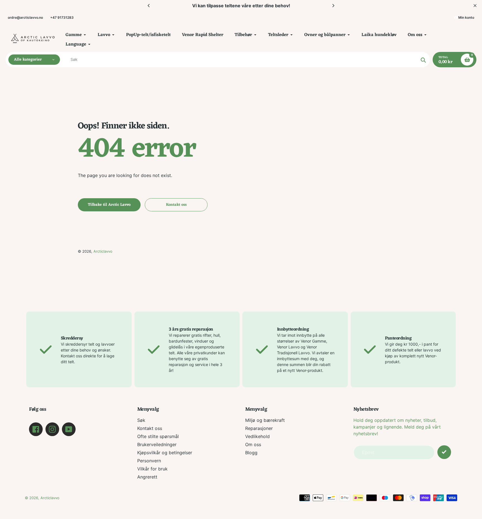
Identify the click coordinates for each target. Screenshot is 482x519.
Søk (141, 420)
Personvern (149, 460)
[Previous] (149, 5)
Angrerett (147, 477)
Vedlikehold (257, 436)
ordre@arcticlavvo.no (25, 17)
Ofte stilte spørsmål (158, 436)
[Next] (333, 5)
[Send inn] (444, 452)
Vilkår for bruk (152, 469)
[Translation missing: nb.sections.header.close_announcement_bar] (475, 5)
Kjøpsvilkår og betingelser (164, 452)
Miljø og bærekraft (265, 420)
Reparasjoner (259, 428)
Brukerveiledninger (157, 444)
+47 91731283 (62, 17)
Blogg (251, 452)
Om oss (253, 444)
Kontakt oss (149, 428)
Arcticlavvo (102, 251)
